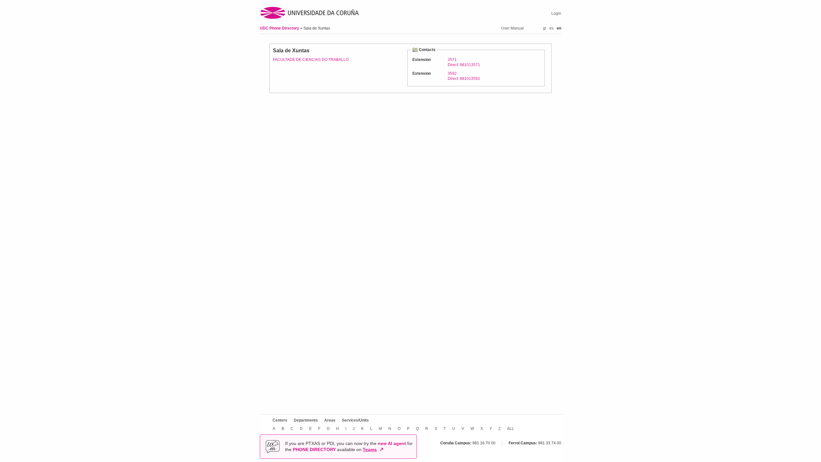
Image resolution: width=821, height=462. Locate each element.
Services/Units (355, 420)
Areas (329, 420)
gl (544, 28)
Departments (306, 420)
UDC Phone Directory (280, 28)
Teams (370, 449)
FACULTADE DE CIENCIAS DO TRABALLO (311, 59)
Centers (280, 420)
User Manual (512, 28)
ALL (510, 428)
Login (556, 13)
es (551, 28)
